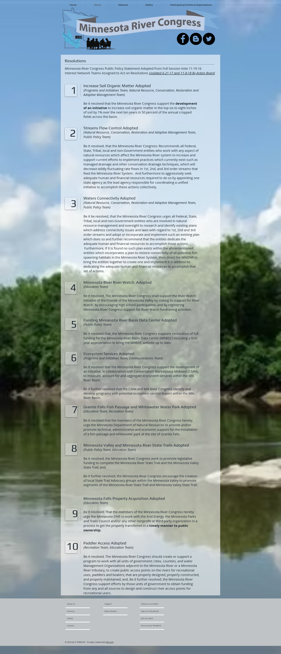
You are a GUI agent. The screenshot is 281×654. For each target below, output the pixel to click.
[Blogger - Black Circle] (196, 39)
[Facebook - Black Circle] (183, 39)
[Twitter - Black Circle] (209, 39)
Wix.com (110, 642)
